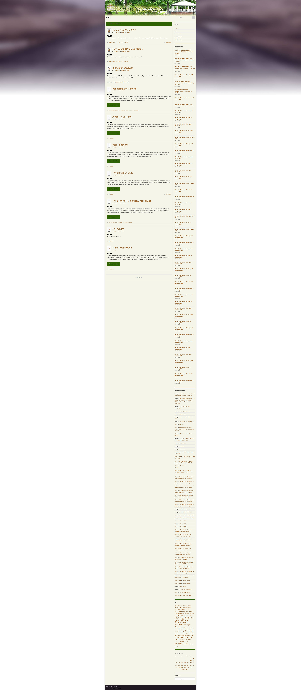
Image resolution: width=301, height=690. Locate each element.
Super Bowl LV (182, 414)
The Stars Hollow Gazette (151, 9)
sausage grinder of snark (189, 633)
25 (193, 665)
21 (182, 665)
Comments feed (179, 37)
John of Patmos (186, 580)
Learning (187, 615)
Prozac (176, 631)
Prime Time (192, 628)
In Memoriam (112, 82)
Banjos (176, 605)
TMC (176, 411)
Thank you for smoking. (186, 589)
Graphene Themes (117, 688)
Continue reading (113, 105)
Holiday (128, 32)
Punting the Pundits (185, 631)
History (180, 615)
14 (182, 663)
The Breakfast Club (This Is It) (187, 421)
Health (176, 613)
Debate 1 (181, 424)
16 (188, 663)
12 (176, 663)
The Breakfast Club (127, 222)
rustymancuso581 (117, 119)
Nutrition (182, 618)
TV (190, 644)
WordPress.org (178, 40)
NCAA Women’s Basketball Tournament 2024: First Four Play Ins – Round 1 (184, 83)
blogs (189, 605)
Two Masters (182, 443)
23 (188, 665)
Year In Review (120, 144)
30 (188, 667)
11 (193, 660)
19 (176, 665)
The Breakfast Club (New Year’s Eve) (131, 200)
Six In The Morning (180, 635)
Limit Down (185, 521)
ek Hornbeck (182, 609)
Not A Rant (118, 228)
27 (179, 667)
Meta (191, 615)
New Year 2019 (116, 42)
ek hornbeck (178, 433)
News (128, 70)
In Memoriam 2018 (122, 67)
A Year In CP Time (121, 116)
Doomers (182, 446)
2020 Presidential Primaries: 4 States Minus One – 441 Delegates (184, 472)
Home (107, 17)
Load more (139, 277)
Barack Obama (181, 605)
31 (190, 667)
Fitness (191, 611)
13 (179, 663)
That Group (119, 222)
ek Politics (111, 138)
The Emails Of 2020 (122, 172)
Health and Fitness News (184, 613)
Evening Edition (185, 611)
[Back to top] (297, 686)
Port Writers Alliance (185, 628)
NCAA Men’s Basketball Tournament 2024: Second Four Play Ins (184, 91)
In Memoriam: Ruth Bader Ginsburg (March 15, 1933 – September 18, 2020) (184, 429)
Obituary (121, 82)
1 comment (168, 42)
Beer (186, 605)
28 (182, 667)
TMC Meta (182, 639)
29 (185, 667)
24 (190, 665)
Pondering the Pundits (124, 88)
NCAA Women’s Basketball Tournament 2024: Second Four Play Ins (184, 51)
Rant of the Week (179, 633)
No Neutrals (183, 586)
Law (184, 615)
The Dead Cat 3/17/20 (185, 509)
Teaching (188, 635)
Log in (176, 31)
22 (185, 665)
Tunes (187, 644)
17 (190, 663)
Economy (187, 607)
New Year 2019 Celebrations (127, 48)
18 (193, 663)
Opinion (123, 91)
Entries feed (178, 34)
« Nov (183, 669)
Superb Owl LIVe (187, 595)
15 (185, 663)
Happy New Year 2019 (124, 29)
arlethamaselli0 (117, 32)
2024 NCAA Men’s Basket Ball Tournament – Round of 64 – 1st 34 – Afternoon (185, 68)
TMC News (127, 82)
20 (179, 665)
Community (123, 32)
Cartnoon (178, 607)
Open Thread (124, 42)
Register (177, 28)
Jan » (186, 669)
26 (176, 667)
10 (190, 660)
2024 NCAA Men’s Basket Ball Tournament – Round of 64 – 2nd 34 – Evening (185, 60)
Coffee (183, 607)
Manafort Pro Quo (122, 247)
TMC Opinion (135, 110)
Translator (183, 644)
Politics (178, 624)
